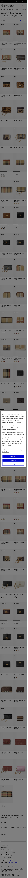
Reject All (13, 460)
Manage (13, 464)
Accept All (13, 456)
